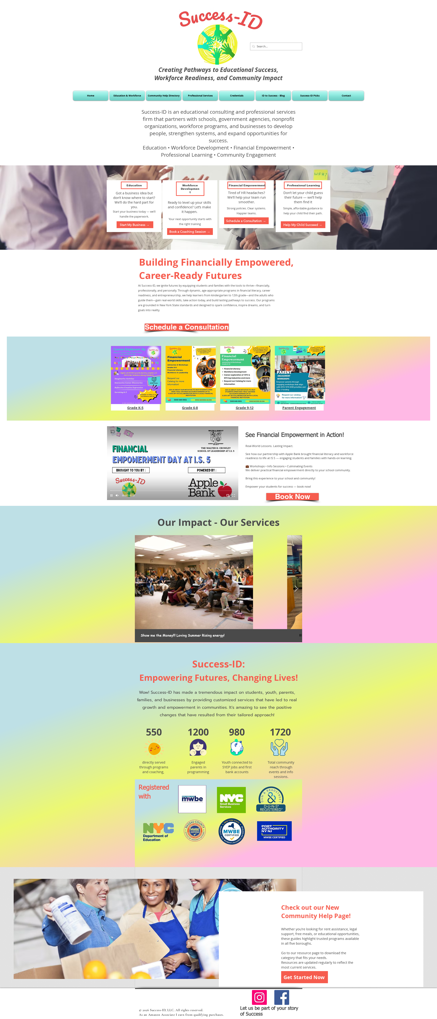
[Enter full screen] (233, 495)
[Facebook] (281, 997)
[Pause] (111, 495)
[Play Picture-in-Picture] (228, 495)
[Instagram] (259, 997)
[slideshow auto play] (300, 635)
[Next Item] (296, 588)
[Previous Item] (141, 588)
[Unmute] (117, 495)
